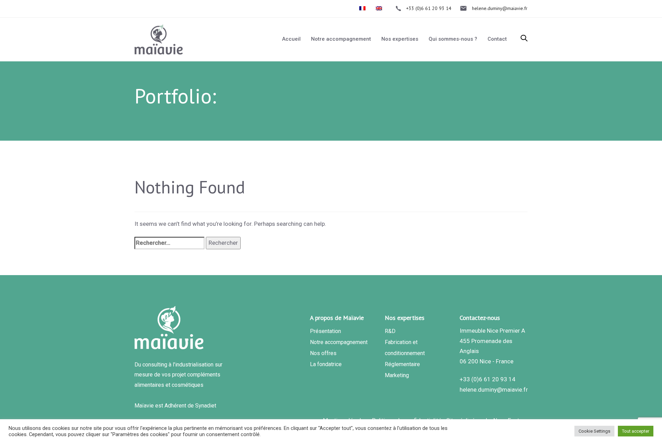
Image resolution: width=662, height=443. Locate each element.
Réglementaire (402, 364)
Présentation (325, 331)
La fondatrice (326, 364)
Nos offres (323, 353)
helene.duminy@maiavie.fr (494, 389)
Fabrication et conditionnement (405, 347)
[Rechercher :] (169, 243)
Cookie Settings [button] (594, 431)
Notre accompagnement (339, 342)
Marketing (397, 375)
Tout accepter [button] (635, 431)
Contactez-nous (480, 318)
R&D (390, 331)
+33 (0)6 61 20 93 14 (487, 379)
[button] (524, 39)
